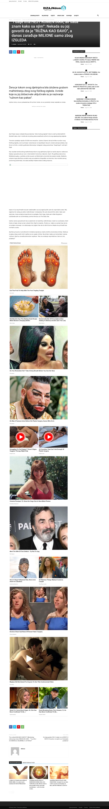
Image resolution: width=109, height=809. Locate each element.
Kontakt (20, 1)
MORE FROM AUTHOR (29, 762)
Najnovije (45, 15)
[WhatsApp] (22, 52)
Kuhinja (69, 15)
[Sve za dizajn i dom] (54, 8)
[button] (98, 15)
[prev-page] (10, 792)
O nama (25, 1)
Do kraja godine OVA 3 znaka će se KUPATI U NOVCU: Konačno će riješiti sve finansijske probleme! (55, 739)
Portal (82, 64)
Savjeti (76, 15)
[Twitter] (14, 52)
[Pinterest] (18, 52)
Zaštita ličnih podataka (33, 1)
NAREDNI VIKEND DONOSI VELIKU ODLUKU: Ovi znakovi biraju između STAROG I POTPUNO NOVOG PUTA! (86, 117)
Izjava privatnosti (13, 1)
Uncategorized (17, 19)
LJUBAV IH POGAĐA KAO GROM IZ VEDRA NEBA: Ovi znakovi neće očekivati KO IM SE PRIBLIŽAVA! (18, 782)
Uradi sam (60, 15)
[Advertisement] (38, 70)
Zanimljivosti (34, 15)
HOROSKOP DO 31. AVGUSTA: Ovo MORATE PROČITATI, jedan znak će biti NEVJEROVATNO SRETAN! (86, 87)
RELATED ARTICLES (15, 762)
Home (10, 19)
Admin (14, 44)
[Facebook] (10, 52)
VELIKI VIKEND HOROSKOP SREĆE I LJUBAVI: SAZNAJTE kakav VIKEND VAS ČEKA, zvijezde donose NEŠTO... (86, 60)
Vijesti (53, 15)
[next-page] (13, 792)
